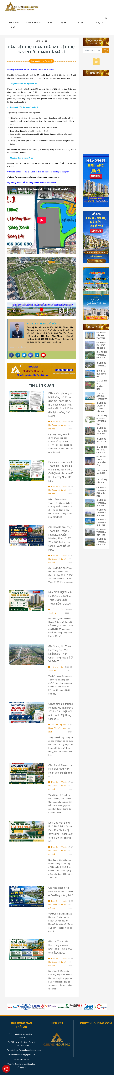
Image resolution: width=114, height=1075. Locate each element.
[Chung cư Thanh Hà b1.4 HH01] (90, 503)
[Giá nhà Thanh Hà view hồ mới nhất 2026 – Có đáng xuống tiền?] (26, 896)
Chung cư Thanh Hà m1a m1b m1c (101, 491)
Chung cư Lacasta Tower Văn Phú (101, 407)
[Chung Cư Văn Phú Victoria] (90, 335)
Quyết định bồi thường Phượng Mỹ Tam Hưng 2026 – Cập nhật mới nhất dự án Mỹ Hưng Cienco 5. (60, 711)
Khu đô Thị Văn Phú (101, 481)
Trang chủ (13, 23)
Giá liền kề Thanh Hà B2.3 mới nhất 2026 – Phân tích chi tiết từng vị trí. (60, 770)
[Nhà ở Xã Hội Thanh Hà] (90, 374)
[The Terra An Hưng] (90, 472)
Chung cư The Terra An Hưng (101, 431)
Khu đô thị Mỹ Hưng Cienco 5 (101, 450)
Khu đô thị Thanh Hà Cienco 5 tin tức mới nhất (57, 425)
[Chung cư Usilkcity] (90, 440)
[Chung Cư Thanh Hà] (90, 364)
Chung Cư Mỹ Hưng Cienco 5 (101, 345)
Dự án (63, 23)
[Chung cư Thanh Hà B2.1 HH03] (90, 532)
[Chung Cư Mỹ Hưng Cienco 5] (90, 345)
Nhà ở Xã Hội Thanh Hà (101, 374)
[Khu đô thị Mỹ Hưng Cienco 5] (90, 450)
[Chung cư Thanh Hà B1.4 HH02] (90, 513)
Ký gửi (13, 28)
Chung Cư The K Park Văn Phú (101, 460)
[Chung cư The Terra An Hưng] (90, 431)
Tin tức (80, 23)
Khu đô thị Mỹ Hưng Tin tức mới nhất (57, 728)
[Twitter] (24, 355)
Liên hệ (96, 23)
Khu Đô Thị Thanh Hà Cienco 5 (101, 355)
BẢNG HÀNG (32, 23)
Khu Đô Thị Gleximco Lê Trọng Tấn (101, 419)
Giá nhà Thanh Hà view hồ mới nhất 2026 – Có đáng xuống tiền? (61, 891)
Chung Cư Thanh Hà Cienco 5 (101, 542)
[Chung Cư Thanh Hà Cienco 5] (90, 542)
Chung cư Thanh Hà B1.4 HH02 (101, 512)
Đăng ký (106, 51)
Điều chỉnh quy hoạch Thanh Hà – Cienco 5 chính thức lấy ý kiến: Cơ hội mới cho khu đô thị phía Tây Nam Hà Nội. (60, 471)
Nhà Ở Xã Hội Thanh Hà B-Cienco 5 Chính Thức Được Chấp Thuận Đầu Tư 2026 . (60, 597)
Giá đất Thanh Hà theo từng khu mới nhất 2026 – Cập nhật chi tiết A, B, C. (60, 946)
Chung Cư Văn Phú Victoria (101, 335)
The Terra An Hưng (101, 471)
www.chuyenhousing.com (21, 347)
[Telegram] (36, 355)
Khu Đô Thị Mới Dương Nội (101, 384)
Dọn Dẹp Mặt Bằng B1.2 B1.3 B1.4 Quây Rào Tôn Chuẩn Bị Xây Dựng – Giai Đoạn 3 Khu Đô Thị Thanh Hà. (60, 832)
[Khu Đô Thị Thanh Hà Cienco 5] (90, 355)
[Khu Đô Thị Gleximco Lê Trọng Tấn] (90, 420)
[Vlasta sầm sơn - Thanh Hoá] (90, 396)
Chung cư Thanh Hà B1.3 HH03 (101, 522)
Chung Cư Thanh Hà (55, 611)
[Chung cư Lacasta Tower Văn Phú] (90, 407)
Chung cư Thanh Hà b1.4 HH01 (101, 503)
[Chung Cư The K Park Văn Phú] (90, 461)
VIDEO (50, 23)
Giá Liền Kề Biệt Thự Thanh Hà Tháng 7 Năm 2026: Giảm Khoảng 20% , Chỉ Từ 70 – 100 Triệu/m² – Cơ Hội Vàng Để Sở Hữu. (60, 538)
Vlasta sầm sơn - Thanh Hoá (101, 396)
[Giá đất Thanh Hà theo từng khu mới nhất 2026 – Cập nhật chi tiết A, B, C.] (26, 949)
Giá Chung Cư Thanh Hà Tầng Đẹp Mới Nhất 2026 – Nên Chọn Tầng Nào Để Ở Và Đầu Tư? (60, 653)
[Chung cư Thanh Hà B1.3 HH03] (90, 522)
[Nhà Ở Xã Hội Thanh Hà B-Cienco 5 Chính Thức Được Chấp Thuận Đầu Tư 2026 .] (26, 600)
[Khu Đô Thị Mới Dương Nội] (90, 385)
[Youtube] (43, 355)
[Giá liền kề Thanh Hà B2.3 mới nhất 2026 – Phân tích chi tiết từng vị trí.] (26, 773)
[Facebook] (11, 355)
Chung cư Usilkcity (101, 440)
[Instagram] (30, 355)
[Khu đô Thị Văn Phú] (90, 481)
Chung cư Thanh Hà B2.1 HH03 (101, 532)
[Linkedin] (17, 355)
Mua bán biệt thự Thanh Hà (41, 61)
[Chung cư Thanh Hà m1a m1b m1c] (90, 492)
